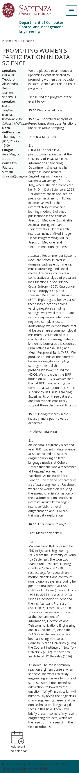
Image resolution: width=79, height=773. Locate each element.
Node (18, 41)
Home (6, 41)
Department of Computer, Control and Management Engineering (41, 27)
